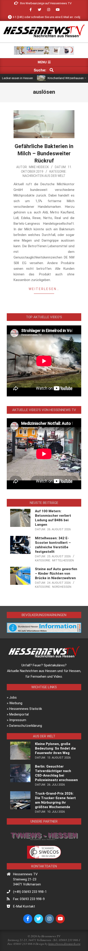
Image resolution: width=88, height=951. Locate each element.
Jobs (13, 697)
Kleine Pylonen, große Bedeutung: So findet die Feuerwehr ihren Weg (55, 748)
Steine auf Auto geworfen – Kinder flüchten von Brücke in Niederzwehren (56, 573)
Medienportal (19, 714)
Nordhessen (61, 586)
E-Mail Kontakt (24, 906)
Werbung (15, 703)
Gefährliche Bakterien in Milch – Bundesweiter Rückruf (44, 153)
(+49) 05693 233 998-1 (30, 892)
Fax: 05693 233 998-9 (29, 899)
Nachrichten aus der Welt (44, 176)
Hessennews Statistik (25, 709)
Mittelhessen (63, 560)
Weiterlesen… (44, 289)
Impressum (17, 720)
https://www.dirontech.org (64, 944)
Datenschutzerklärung (25, 726)
